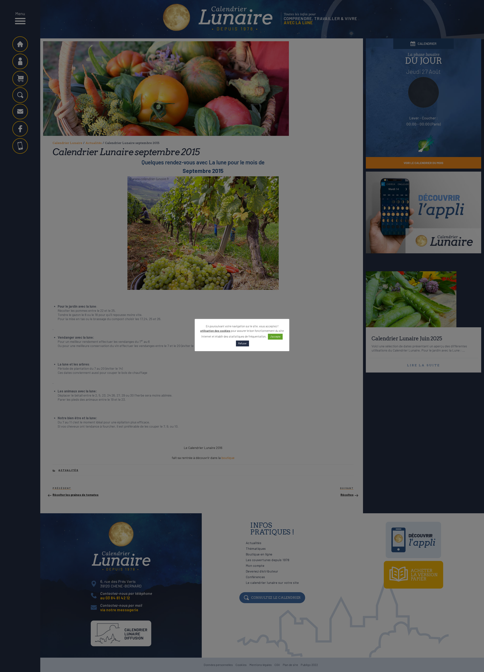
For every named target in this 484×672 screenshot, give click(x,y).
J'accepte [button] (275, 336)
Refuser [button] (242, 343)
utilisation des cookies (215, 330)
